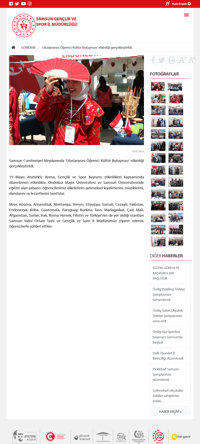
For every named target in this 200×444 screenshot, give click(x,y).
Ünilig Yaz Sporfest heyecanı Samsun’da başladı (167, 336)
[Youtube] (24, 3)
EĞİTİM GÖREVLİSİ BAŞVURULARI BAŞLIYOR (166, 273)
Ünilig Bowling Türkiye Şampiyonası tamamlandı (169, 294)
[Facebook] (12, 3)
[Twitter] (18, 3)
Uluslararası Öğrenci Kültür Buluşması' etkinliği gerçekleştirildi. (87, 47)
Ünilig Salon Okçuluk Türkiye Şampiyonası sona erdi (168, 315)
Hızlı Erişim (180, 4)
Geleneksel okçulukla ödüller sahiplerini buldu (168, 395)
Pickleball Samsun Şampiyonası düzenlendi (166, 374)
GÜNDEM (28, 47)
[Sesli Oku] (168, 4)
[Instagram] (30, 3)
